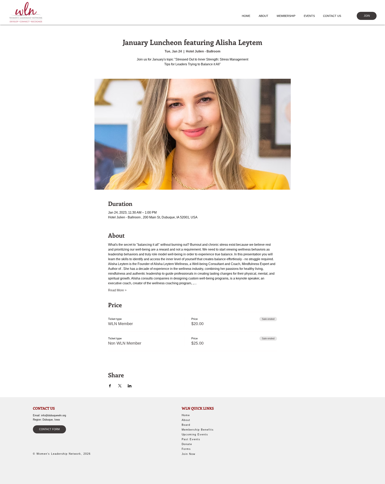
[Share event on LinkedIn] (130, 385)
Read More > (117, 290)
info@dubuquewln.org (53, 415)
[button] (265, 16)
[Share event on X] (120, 385)
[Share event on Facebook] (110, 385)
